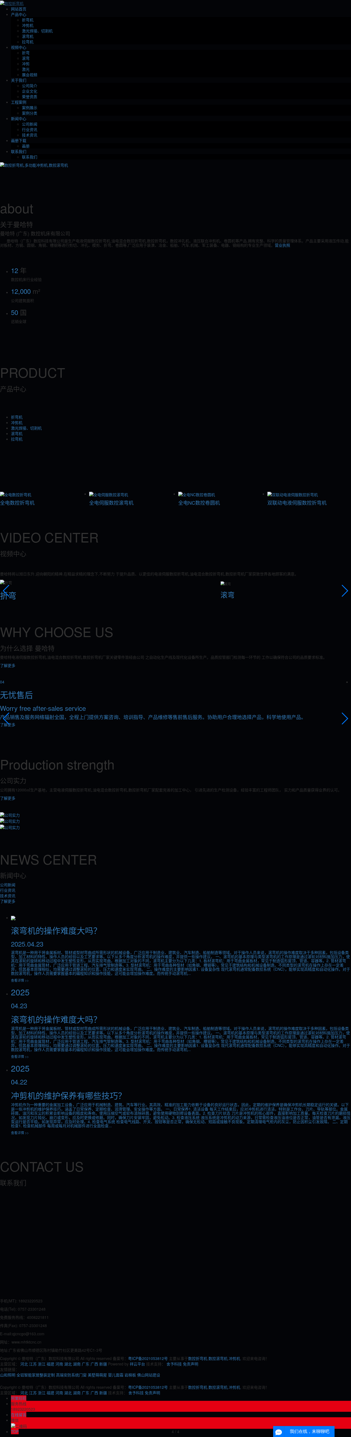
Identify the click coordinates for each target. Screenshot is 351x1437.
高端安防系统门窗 (71, 1375)
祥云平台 (137, 1364)
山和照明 (7, 1375)
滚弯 (26, 58)
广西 (94, 1364)
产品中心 (18, 14)
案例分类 (29, 113)
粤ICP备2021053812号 (148, 1358)
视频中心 (18, 47)
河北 (24, 1364)
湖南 (77, 1364)
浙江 (42, 1364)
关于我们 (18, 80)
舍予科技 (174, 1364)
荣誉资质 (29, 96)
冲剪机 (27, 25)
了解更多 (7, 665)
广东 (85, 1364)
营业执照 (282, 245)
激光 (26, 69)
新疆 (103, 1364)
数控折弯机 (197, 1358)
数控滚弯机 (218, 1358)
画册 (26, 146)
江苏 (33, 1364)
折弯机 (27, 19)
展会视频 (29, 74)
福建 (50, 1364)
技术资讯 (29, 135)
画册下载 (18, 140)
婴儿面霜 (115, 1375)
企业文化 (29, 91)
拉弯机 (27, 41)
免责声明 (190, 1364)
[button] (6, 591)
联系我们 (18, 151)
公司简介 (29, 85)
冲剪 (26, 63)
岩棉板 (130, 1375)
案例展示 (29, 107)
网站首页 (18, 9)
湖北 (68, 1364)
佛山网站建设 (148, 1375)
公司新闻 (29, 124)
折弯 (26, 52)
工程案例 (18, 102)
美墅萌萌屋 (97, 1375)
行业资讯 (29, 129)
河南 (59, 1364)
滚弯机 (27, 36)
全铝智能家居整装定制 (35, 1375)
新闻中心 (18, 118)
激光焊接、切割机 (37, 30)
